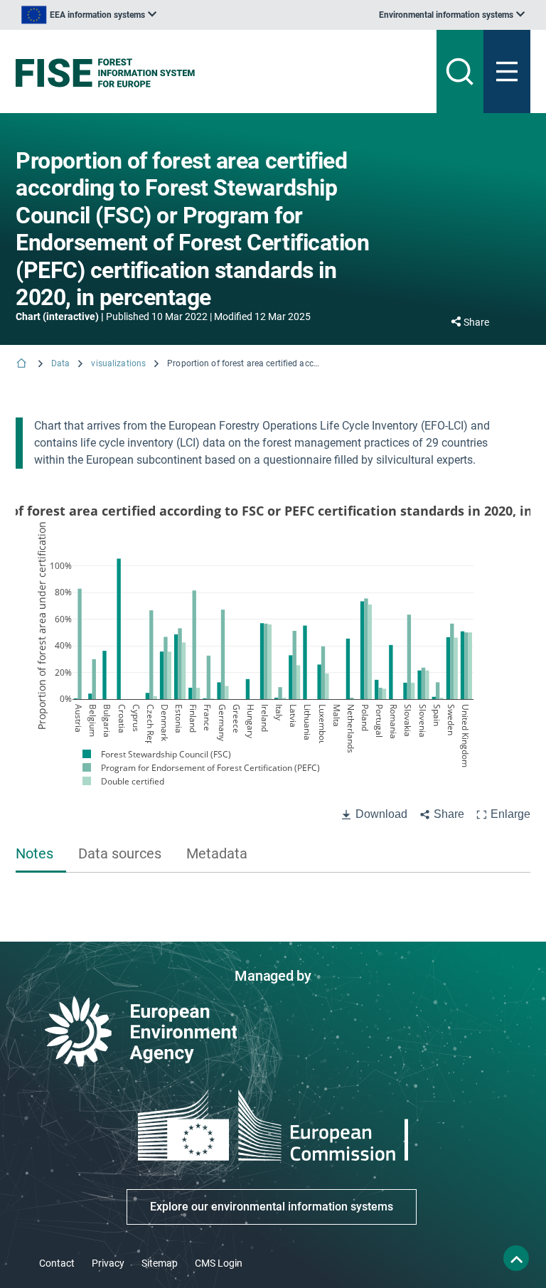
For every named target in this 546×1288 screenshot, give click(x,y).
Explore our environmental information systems (271, 1206)
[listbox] (89, 15)
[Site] (184, 73)
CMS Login (218, 1263)
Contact (57, 1263)
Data (60, 363)
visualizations (118, 363)
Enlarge (510, 814)
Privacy (108, 1263)
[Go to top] (516, 1258)
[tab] (41, 854)
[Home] (23, 364)
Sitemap (159, 1263)
